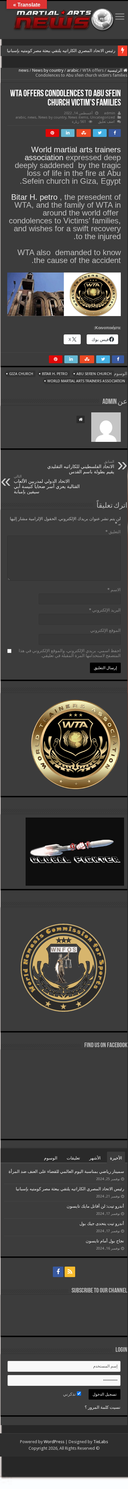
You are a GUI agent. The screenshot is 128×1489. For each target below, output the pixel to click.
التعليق (113, 531)
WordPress (54, 1441)
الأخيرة (116, 1158)
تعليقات (73, 1158)
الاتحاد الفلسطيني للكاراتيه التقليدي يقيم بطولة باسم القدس (80, 467)
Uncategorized (102, 117)
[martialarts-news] (64, 19)
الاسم (114, 589)
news (24, 70)
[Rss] (70, 1272)
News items (78, 117)
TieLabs (100, 1441)
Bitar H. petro (34, 197)
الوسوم (50, 1158)
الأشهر (95, 1158)
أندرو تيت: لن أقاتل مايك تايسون (95, 1206)
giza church (21, 374)
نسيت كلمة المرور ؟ (102, 1407)
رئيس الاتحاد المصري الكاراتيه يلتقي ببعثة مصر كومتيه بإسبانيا (60, 50)
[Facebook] (58, 1272)
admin (109, 113)
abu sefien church (94, 374)
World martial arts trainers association (73, 153)
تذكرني (70, 1394)
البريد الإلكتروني (105, 610)
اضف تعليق (106, 122)
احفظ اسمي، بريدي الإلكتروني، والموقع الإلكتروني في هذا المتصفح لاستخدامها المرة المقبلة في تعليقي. (70, 653)
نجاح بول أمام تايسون (105, 1240)
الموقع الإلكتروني (105, 630)
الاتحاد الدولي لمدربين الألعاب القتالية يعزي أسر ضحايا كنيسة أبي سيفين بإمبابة (47, 484)
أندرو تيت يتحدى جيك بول (101, 1223)
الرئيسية (115, 70)
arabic (73, 70)
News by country (47, 70)
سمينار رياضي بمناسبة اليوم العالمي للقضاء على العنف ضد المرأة (66, 1171)
